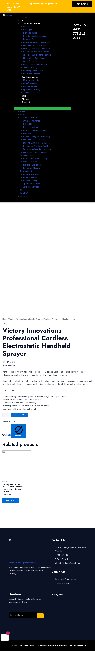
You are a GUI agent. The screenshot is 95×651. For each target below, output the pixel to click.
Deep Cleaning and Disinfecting (36, 42)
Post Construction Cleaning (35, 64)
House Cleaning (30, 86)
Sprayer (12, 319)
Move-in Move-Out (31, 80)
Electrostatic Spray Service (35, 58)
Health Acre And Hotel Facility (36, 52)
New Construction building (34, 36)
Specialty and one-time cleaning (37, 55)
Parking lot (27, 30)
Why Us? (25, 99)
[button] (42, 108)
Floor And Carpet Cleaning (34, 45)
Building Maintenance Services (36, 48)
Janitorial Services (31, 93)
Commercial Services (31, 23)
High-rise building (30, 33)
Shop (24, 96)
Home (24, 17)
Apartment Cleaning (31, 89)
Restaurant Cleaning (31, 74)
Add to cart (19, 415)
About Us (25, 20)
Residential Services (30, 77)
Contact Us (26, 102)
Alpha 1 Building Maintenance (22, 562)
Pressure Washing (31, 39)
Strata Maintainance (31, 26)
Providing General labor (33, 70)
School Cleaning (30, 67)
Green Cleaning (29, 61)
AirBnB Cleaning (30, 83)
